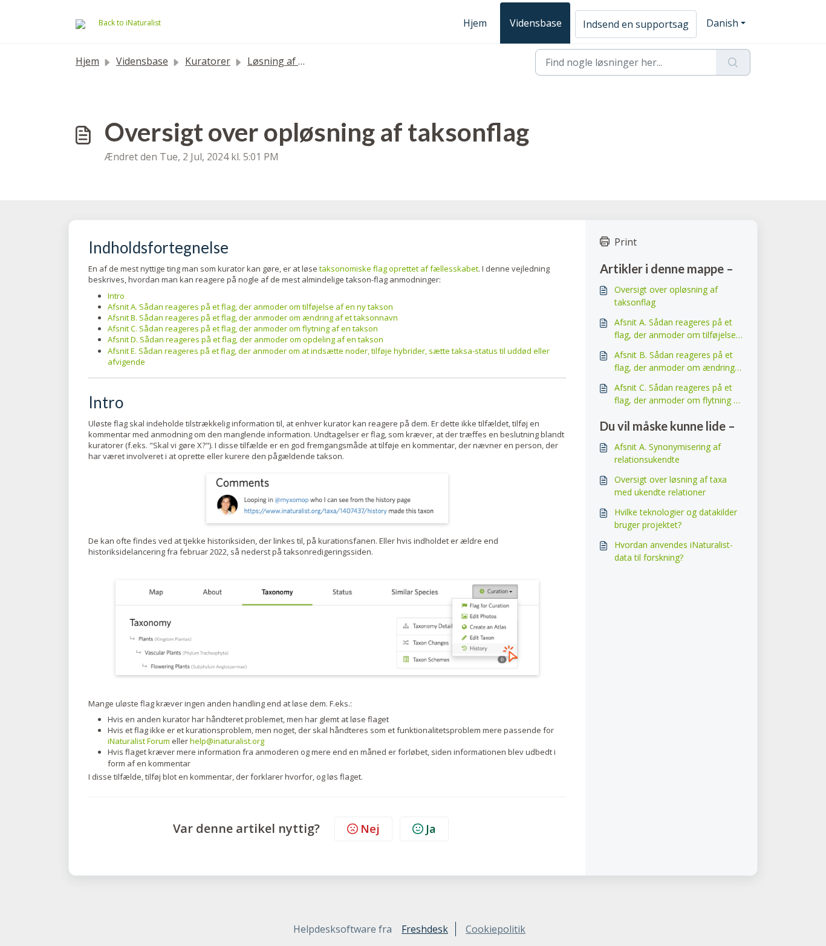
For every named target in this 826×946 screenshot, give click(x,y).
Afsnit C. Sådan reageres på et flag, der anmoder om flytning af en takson (243, 328)
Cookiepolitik (495, 929)
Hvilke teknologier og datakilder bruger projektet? (675, 518)
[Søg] (733, 62)
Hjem (475, 23)
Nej (370, 828)
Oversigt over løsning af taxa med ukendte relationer (670, 486)
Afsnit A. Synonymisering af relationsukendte (667, 453)
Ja (431, 828)
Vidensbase (536, 23)
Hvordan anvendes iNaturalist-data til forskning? (673, 551)
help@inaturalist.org (227, 741)
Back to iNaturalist (130, 23)
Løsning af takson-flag (298, 61)
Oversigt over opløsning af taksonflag (666, 296)
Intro (116, 295)
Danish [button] (722, 23)
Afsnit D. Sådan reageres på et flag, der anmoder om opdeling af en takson (245, 339)
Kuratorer (207, 61)
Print (625, 242)
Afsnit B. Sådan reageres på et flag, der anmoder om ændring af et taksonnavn (253, 317)
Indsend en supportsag (636, 24)
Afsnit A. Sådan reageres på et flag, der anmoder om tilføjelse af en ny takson (250, 306)
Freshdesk (425, 929)
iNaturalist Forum (139, 741)
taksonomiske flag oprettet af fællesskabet (398, 268)
